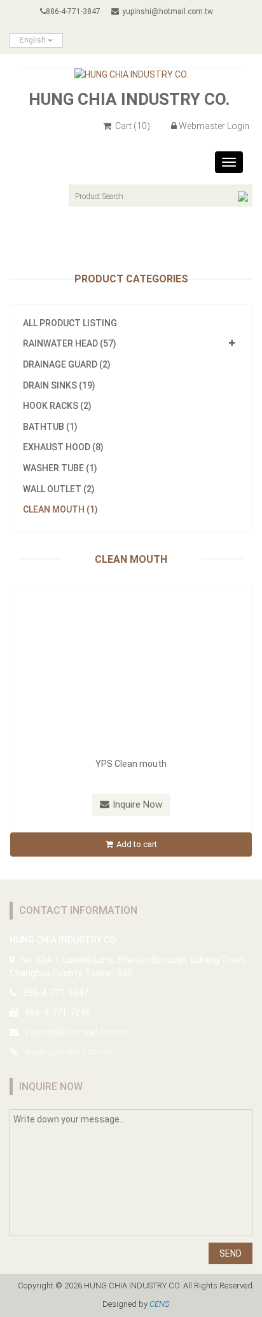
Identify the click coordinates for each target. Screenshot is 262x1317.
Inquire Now (137, 804)
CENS (159, 1304)
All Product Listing (70, 323)
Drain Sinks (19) (59, 385)
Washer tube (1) (60, 468)
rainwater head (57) (69, 343)
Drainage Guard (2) (67, 364)
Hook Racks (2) (57, 406)
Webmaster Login (214, 126)
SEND (230, 1253)
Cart (131, 126)
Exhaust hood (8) (63, 447)
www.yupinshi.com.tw (68, 1052)
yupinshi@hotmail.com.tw (167, 11)
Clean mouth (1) (60, 509)
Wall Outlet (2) (59, 489)
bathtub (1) (50, 427)
